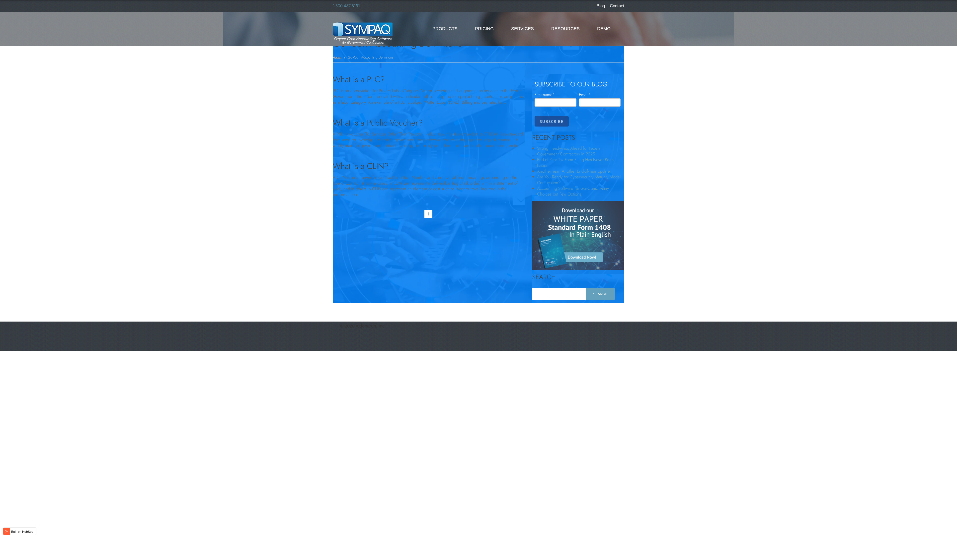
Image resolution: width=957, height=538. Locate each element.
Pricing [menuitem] (484, 28)
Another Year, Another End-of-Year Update (573, 171)
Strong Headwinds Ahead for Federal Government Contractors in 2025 (569, 151)
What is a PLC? (359, 79)
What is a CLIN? (361, 166)
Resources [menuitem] (565, 28)
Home (337, 57)
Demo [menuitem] (604, 28)
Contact (617, 5)
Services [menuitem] (522, 28)
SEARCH (544, 277)
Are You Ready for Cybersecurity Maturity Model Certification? (579, 180)
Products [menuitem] (445, 28)
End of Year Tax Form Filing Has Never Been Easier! (575, 162)
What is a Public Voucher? (378, 123)
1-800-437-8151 (346, 6)
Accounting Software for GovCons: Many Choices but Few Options (573, 191)
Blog (601, 5)
